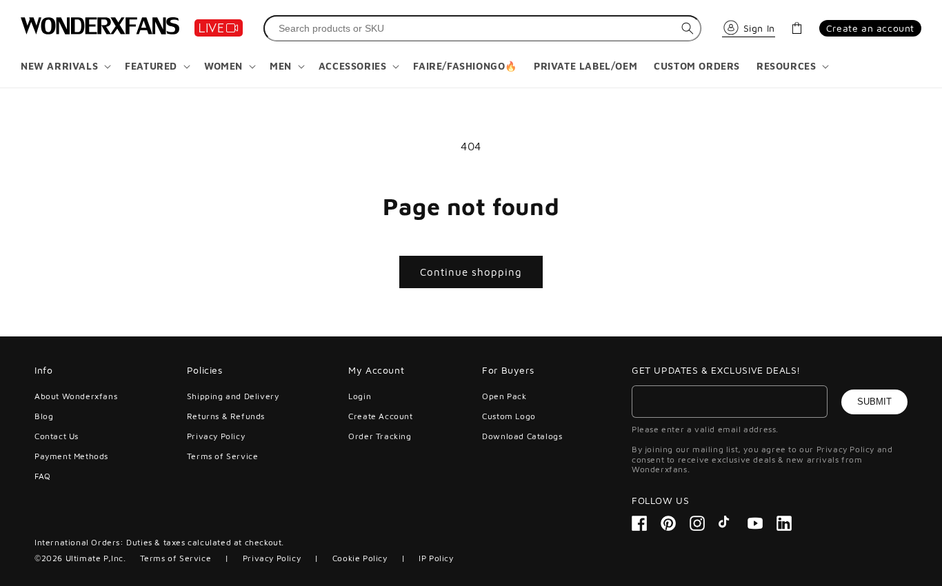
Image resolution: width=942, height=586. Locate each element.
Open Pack (504, 396)
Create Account (380, 416)
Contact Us (56, 436)
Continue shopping (471, 272)
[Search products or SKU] (687, 28)
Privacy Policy (216, 436)
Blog (43, 416)
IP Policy (436, 558)
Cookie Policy (360, 558)
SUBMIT (874, 401)
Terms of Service (223, 456)
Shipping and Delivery (233, 396)
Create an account (870, 28)
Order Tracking (379, 436)
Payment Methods (71, 456)
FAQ (42, 476)
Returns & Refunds (226, 416)
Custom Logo (509, 416)
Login (359, 396)
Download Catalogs (522, 436)
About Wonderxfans (75, 396)
